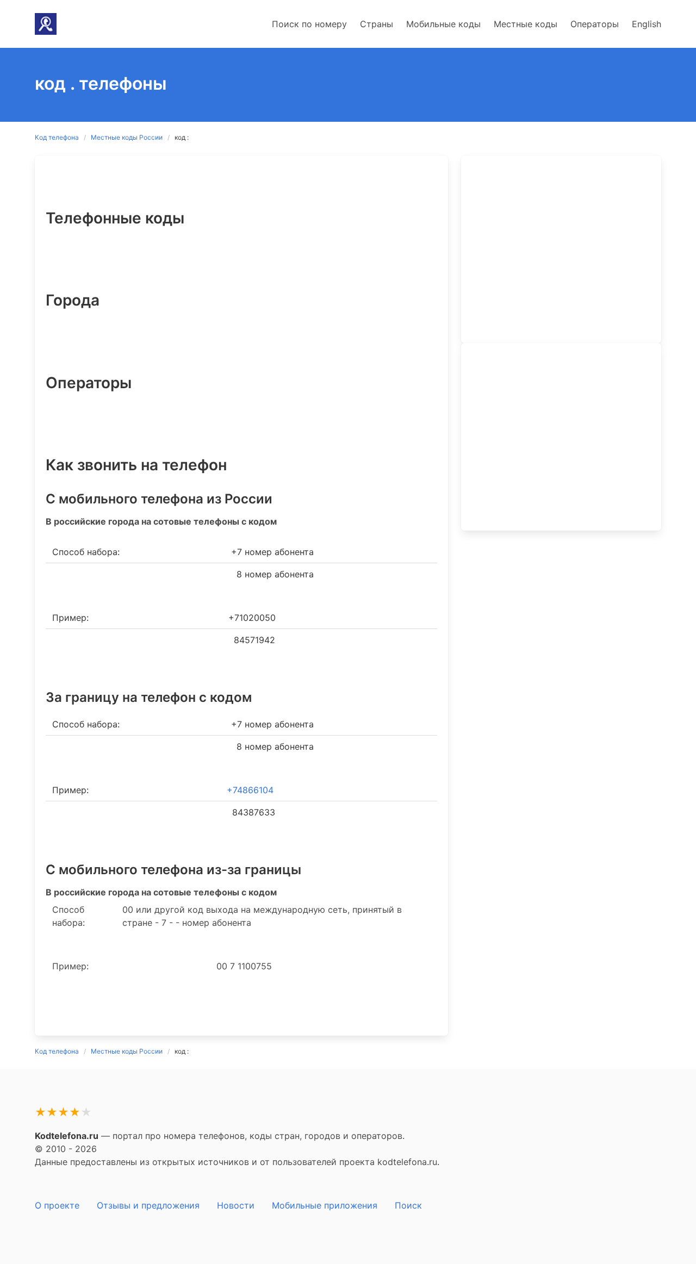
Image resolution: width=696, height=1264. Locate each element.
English (646, 23)
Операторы (594, 23)
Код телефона (57, 137)
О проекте (57, 1205)
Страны (376, 23)
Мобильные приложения (324, 1205)
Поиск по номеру (309, 23)
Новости (235, 1205)
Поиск (408, 1205)
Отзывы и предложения (148, 1205)
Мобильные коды (443, 23)
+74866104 (250, 789)
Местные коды (525, 23)
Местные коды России (127, 137)
